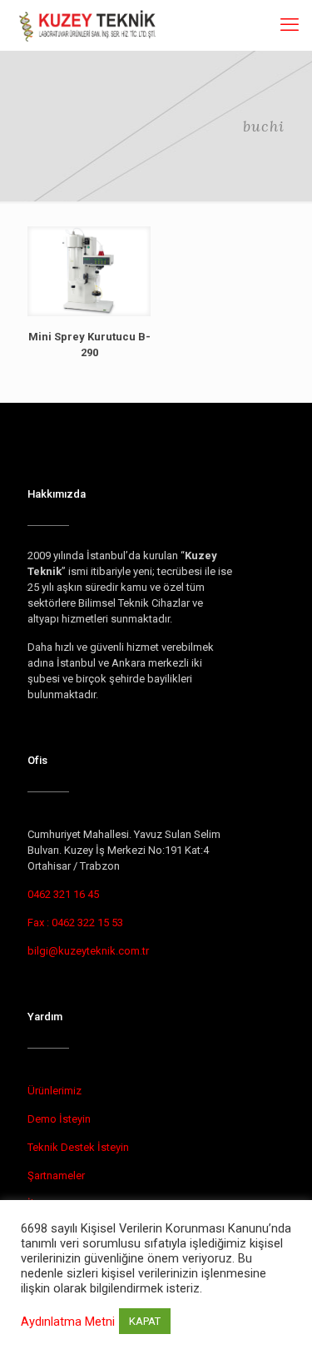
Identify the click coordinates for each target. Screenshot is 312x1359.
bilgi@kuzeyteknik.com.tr (88, 951)
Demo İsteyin (59, 1119)
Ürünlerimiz (54, 1090)
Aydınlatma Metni (68, 1321)
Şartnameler (56, 1175)
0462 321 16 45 (63, 894)
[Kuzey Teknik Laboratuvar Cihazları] (88, 25)
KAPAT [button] (145, 1321)
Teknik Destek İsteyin (78, 1147)
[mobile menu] (289, 25)
